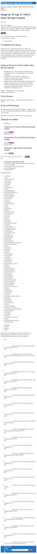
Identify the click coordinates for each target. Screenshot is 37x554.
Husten (6, 245)
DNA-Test (7, 215)
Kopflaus (7, 252)
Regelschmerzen (9, 284)
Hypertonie (7, 247)
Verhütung (7, 312)
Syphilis (6, 304)
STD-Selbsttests (8, 302)
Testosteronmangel (9, 305)
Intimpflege (7, 249)
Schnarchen (7, 293)
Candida (6, 200)
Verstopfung (7, 314)
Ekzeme (6, 218)
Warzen (6, 318)
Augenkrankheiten (9, 190)
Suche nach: (4, 156)
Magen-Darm (8, 262)
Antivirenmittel (8, 187)
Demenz (6, 206)
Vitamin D (7, 315)
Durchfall (7, 216)
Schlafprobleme (8, 291)
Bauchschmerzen (9, 193)
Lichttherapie (8, 258)
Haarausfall (7, 239)
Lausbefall (7, 257)
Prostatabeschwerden (10, 280)
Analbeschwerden (9, 179)
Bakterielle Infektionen (10, 192)
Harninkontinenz (9, 241)
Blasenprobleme (8, 197)
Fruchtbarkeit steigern (10, 223)
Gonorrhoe (7, 234)
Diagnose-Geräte (9, 211)
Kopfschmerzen (5, 38)
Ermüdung (7, 219)
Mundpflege (7, 267)
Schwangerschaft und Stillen (12, 296)
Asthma (6, 189)
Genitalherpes (8, 231)
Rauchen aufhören (9, 283)
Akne (5, 177)
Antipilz (6, 185)
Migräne (9, 7)
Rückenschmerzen (9, 281)
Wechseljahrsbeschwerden (11, 320)
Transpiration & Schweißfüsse (12, 309)
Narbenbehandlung (9, 270)
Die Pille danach (9, 213)
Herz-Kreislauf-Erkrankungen (12, 242)
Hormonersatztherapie (10, 244)
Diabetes (6, 210)
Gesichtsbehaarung (9, 232)
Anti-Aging (7, 181)
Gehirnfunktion (8, 226)
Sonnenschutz (8, 301)
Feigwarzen (7, 221)
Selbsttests (7, 297)
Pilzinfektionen (8, 276)
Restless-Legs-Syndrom (11, 286)
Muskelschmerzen (9, 268)
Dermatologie (8, 208)
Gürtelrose (7, 224)
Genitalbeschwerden (10, 228)
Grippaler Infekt (8, 236)
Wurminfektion (8, 322)
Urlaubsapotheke (9, 310)
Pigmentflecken (8, 275)
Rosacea (6, 288)
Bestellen (3, 33)
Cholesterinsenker (9, 203)
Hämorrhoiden (8, 237)
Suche (6, 548)
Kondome (7, 250)
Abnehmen (7, 176)
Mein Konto (7, 546)
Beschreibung (8, 41)
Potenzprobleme (8, 278)
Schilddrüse (7, 289)
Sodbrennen (7, 299)
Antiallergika (8, 182)
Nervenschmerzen (9, 271)
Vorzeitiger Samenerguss (11, 317)
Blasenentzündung (9, 195)
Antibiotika (7, 184)
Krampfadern (8, 255)
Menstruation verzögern (11, 263)
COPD (6, 205)
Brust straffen (8, 198)
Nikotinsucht (8, 273)
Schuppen (7, 294)
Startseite (3, 7)
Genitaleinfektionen (9, 229)
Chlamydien (7, 202)
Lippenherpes (8, 260)
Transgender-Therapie (10, 307)
